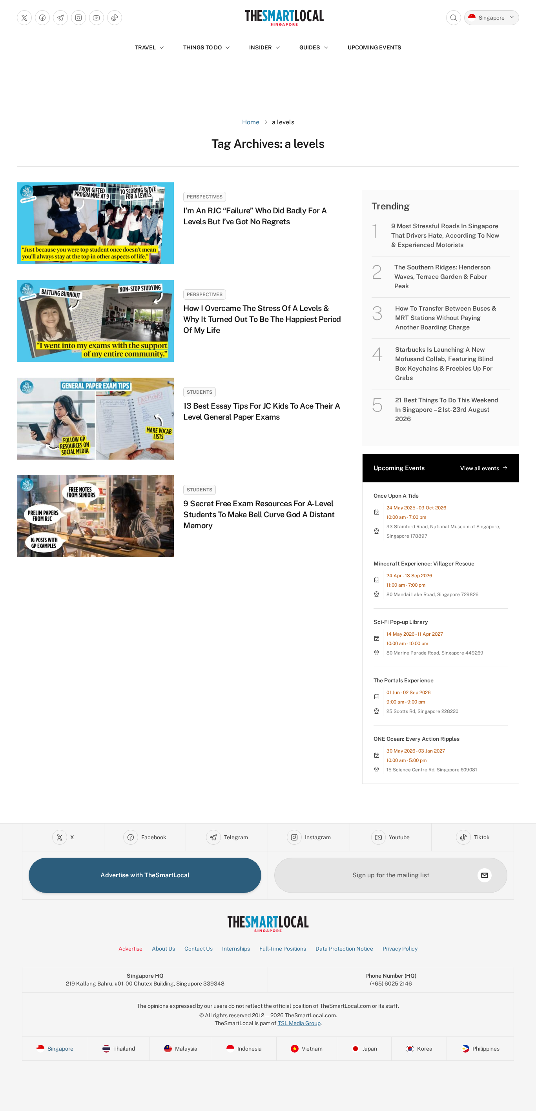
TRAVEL (145, 47)
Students (199, 392)
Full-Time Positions (282, 949)
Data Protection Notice (344, 949)
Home (250, 122)
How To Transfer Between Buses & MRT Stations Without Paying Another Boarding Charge (445, 318)
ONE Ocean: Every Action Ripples (416, 739)
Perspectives (204, 197)
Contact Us (198, 949)
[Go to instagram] (78, 17)
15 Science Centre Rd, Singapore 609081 (432, 770)
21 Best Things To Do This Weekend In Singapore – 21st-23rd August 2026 (446, 409)
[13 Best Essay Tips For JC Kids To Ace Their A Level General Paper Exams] (95, 419)
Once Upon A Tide (396, 496)
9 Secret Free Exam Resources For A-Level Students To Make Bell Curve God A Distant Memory (259, 514)
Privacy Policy (400, 949)
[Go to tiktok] (114, 17)
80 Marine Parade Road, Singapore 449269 (435, 653)
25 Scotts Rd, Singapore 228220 (422, 711)
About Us (163, 949)
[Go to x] (24, 17)
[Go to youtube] (96, 17)
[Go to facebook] (42, 17)
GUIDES (309, 47)
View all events (479, 468)
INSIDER (260, 47)
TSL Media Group (299, 1023)
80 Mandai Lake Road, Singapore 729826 (432, 594)
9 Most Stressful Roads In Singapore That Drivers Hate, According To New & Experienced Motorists (445, 235)
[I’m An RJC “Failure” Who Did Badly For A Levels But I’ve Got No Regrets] (95, 223)
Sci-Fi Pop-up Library (401, 622)
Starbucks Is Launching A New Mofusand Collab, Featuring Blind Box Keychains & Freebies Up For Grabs (444, 364)
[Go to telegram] (60, 17)
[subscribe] (485, 875)
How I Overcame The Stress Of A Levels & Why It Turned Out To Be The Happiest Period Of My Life (262, 319)
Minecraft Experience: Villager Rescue (424, 563)
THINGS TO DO (202, 47)
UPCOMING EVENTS (374, 47)
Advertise (130, 949)
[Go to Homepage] (284, 17)
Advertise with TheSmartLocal (145, 875)
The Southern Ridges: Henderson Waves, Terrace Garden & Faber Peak (442, 277)
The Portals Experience (404, 680)
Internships (236, 949)
